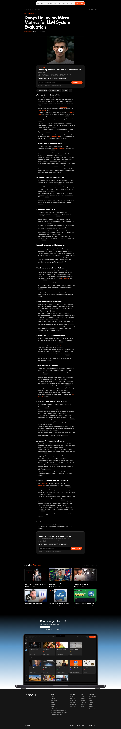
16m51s (46, 396)
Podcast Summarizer (56, 714)
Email (82, 706)
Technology (37, 9)
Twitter (83, 696)
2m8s (54, 127)
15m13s (65, 379)
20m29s (56, 464)
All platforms (92, 696)
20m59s (40, 475)
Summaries (54, 708)
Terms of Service (81, 725)
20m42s (49, 469)
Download (69, 3)
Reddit (83, 698)
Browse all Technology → (90, 565)
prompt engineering (60, 249)
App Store (91, 706)
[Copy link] (70, 90)
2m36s (48, 132)
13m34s (61, 347)
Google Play (92, 708)
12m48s (58, 330)
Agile (61, 456)
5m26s (53, 191)
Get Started (79, 3)
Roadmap (73, 706)
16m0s (66, 390)
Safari (90, 704)
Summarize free (77, 82)
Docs (55, 3)
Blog (52, 706)
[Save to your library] (46, 570)
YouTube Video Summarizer (58, 710)
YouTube (83, 702)
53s (48, 110)
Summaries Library (28, 9)
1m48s (40, 121)
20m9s (64, 458)
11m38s (56, 319)
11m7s (72, 306)
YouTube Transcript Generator (59, 712)
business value (63, 106)
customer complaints (54, 136)
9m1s (67, 257)
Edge (90, 700)
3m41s (56, 166)
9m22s (61, 262)
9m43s (69, 274)
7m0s (65, 228)
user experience (42, 110)
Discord (83, 700)
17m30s (64, 413)
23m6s (65, 505)
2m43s (65, 138)
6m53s (49, 223)
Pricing (63, 3)
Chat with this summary (55, 90)
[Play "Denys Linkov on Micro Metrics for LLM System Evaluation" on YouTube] (60, 50)
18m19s (50, 424)
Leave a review (74, 700)
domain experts (47, 130)
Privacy (72, 725)
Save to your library (43, 90)
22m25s (49, 494)
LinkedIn (44, 483)
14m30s (49, 360)
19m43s (61, 447)
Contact (72, 698)
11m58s (72, 324)
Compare (53, 704)
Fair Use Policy (92, 725)
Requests (72, 702)
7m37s (59, 234)
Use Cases (49, 3)
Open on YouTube (92, 9)
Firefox (91, 702)
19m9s (66, 435)
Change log (73, 704)
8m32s (70, 251)
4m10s (59, 172)
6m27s (40, 204)
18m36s (55, 430)
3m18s (60, 155)
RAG (60, 345)
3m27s (65, 161)
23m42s (40, 528)
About (52, 696)
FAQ (59, 3)
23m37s (40, 516)
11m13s (66, 313)
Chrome (91, 698)
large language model (59, 148)
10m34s (40, 296)
